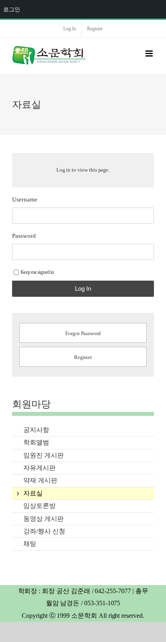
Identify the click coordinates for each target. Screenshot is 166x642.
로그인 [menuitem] (11, 9)
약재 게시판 (40, 480)
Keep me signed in (37, 272)
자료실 (33, 493)
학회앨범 (36, 442)
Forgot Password (83, 333)
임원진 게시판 (43, 455)
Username (24, 199)
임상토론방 (39, 505)
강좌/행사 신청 (44, 531)
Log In (83, 288)
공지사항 (36, 429)
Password (24, 236)
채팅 (29, 543)
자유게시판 (39, 467)
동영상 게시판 (43, 518)
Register (83, 357)
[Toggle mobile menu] (149, 53)
